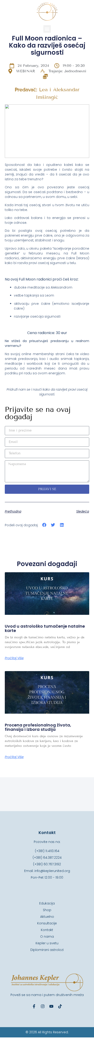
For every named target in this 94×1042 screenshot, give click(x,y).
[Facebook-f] (34, 1006)
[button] (47, 29)
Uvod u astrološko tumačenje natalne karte (45, 628)
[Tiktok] (60, 1006)
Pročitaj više (14, 658)
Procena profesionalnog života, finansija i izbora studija (38, 727)
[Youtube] (51, 1006)
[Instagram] (43, 1006)
